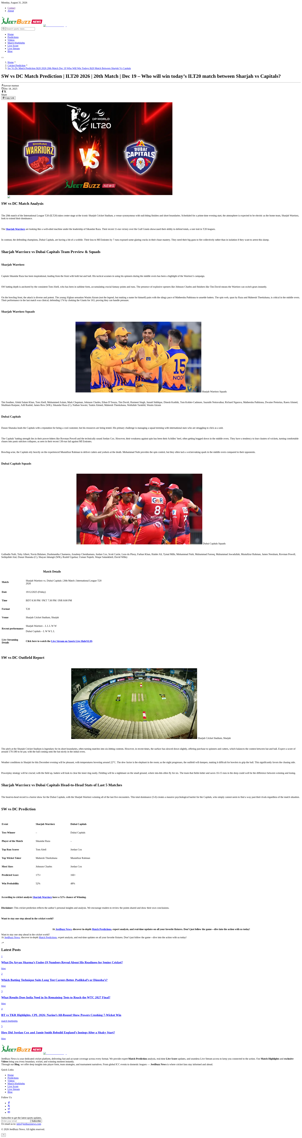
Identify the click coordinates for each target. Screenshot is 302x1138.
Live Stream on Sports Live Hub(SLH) (71, 641)
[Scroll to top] (3, 1135)
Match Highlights (16, 42)
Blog (10, 51)
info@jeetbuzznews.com (29, 1124)
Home (11, 34)
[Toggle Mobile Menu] (2, 57)
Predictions (13, 37)
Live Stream (14, 48)
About (11, 10)
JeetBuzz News (64, 929)
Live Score (13, 45)
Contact (11, 8)
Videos (11, 40)
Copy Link (9, 98)
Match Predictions (101, 929)
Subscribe (36, 1121)
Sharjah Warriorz (42, 897)
